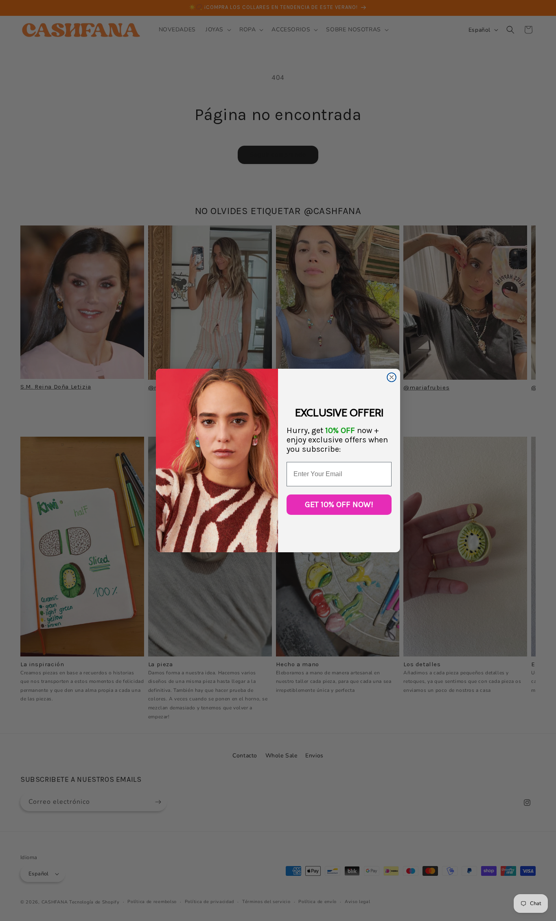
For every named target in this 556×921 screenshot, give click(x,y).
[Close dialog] (391, 377)
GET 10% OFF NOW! (339, 504)
